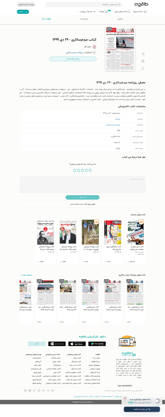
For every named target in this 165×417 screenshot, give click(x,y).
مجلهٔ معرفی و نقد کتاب (92, 383)
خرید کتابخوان (95, 372)
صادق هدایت (36, 358)
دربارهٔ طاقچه (95, 362)
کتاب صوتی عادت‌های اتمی (71, 383)
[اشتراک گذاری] (142, 54)
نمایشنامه (57, 365)
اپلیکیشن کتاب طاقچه (92, 376)
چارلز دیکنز (37, 365)
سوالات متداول (94, 396)
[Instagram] (25, 390)
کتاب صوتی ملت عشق (73, 376)
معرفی (120, 19)
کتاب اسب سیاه (75, 365)
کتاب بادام (77, 358)
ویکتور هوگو (37, 383)
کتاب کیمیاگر (76, 362)
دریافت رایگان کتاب (73, 59)
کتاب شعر (56, 372)
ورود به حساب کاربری (26, 5)
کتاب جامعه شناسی (53, 369)
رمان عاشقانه (55, 358)
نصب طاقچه (23, 12)
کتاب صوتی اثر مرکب (73, 380)
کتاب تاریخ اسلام (54, 380)
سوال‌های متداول (94, 365)
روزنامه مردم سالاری (113, 125)
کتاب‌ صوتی (56, 362)
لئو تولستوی (37, 380)
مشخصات (84, 19)
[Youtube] (43, 390)
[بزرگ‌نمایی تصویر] (107, 68)
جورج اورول (37, 372)
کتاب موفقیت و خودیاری (51, 376)
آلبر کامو (38, 362)
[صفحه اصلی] (141, 4)
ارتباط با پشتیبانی (80, 396)
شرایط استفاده (107, 396)
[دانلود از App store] (77, 344)
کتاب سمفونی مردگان (73, 372)
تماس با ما (96, 358)
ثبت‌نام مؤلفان (120, 396)
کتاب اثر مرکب (76, 369)
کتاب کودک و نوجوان (53, 383)
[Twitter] (34, 390)
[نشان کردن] (142, 68)
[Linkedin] (39, 390)
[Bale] (52, 390)
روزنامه (117, 119)
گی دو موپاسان (36, 369)
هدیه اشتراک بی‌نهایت (92, 380)
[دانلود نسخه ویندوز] (57, 344)
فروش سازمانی (95, 369)
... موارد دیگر (37, 344)
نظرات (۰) (46, 19)
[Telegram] (48, 390)
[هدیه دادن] (142, 61)
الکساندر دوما (36, 376)
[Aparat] (30, 390)
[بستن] (125, 398)
